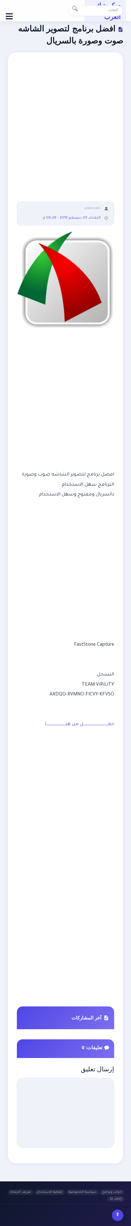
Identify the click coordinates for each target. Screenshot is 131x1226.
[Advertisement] (65, 131)
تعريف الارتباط (20, 1192)
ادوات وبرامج (112, 1192)
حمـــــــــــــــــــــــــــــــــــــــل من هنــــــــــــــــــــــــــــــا (79, 724)
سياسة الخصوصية (82, 1192)
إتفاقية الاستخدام (49, 1192)
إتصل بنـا (116, 1199)
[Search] (75, 11)
